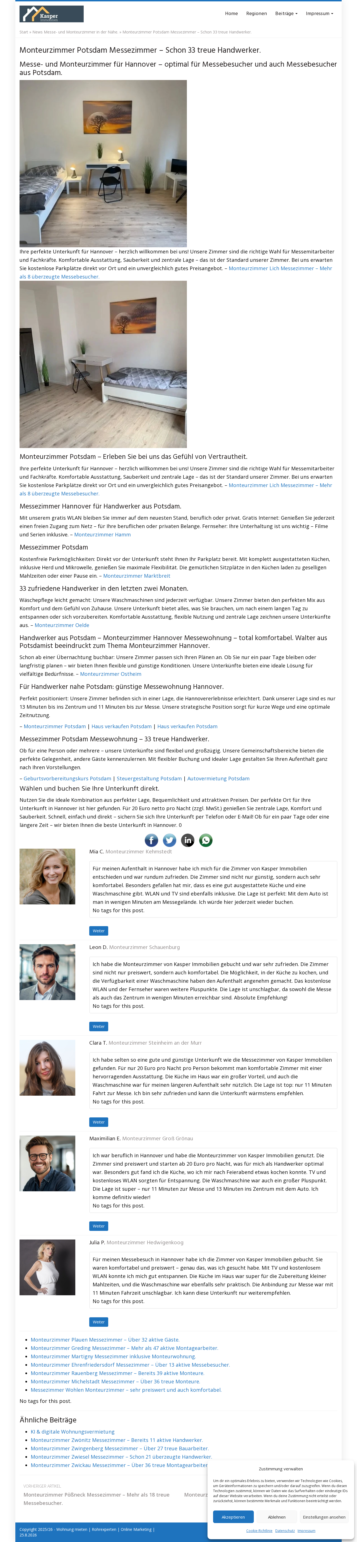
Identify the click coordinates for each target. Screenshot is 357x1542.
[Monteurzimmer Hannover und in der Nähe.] (51, 14)
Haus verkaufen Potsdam (121, 726)
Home (231, 14)
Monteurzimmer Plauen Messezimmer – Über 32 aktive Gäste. (105, 1339)
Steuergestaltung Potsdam (149, 778)
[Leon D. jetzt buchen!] (47, 972)
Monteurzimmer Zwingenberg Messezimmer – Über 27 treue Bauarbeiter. (120, 1448)
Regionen (256, 14)
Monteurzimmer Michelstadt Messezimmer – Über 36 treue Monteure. (115, 1381)
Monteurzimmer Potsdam (55, 726)
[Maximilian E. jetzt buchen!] (47, 1163)
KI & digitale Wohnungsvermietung (73, 1431)
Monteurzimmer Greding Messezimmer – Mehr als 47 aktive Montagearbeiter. (124, 1348)
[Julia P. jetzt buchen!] (47, 1267)
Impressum (306, 1530)
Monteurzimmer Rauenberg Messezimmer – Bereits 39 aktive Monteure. (117, 1373)
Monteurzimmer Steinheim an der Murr (155, 1043)
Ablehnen (277, 1517)
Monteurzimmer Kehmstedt (138, 852)
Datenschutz (285, 1530)
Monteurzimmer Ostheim (110, 673)
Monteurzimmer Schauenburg (144, 947)
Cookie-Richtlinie (259, 1530)
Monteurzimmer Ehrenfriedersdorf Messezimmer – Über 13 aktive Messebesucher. (130, 1364)
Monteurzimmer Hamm (102, 534)
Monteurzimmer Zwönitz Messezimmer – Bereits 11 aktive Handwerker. (117, 1440)
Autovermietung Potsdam (218, 778)
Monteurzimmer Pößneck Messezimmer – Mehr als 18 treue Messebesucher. (96, 1494)
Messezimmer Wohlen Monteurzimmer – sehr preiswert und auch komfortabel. (126, 1389)
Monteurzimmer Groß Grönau (157, 1139)
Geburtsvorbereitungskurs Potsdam (67, 778)
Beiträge (285, 14)
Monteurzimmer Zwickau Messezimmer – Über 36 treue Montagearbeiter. (120, 1465)
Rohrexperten (104, 1529)
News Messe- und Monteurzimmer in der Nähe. (75, 32)
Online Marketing (136, 1529)
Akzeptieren (233, 1517)
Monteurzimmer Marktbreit (136, 575)
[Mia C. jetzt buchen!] (47, 876)
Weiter (99, 930)
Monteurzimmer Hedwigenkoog (145, 1243)
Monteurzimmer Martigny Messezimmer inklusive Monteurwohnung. (113, 1356)
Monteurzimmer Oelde (62, 625)
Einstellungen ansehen (324, 1517)
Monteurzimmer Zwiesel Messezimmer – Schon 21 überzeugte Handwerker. (121, 1456)
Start (24, 32)
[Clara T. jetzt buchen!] (47, 1068)
